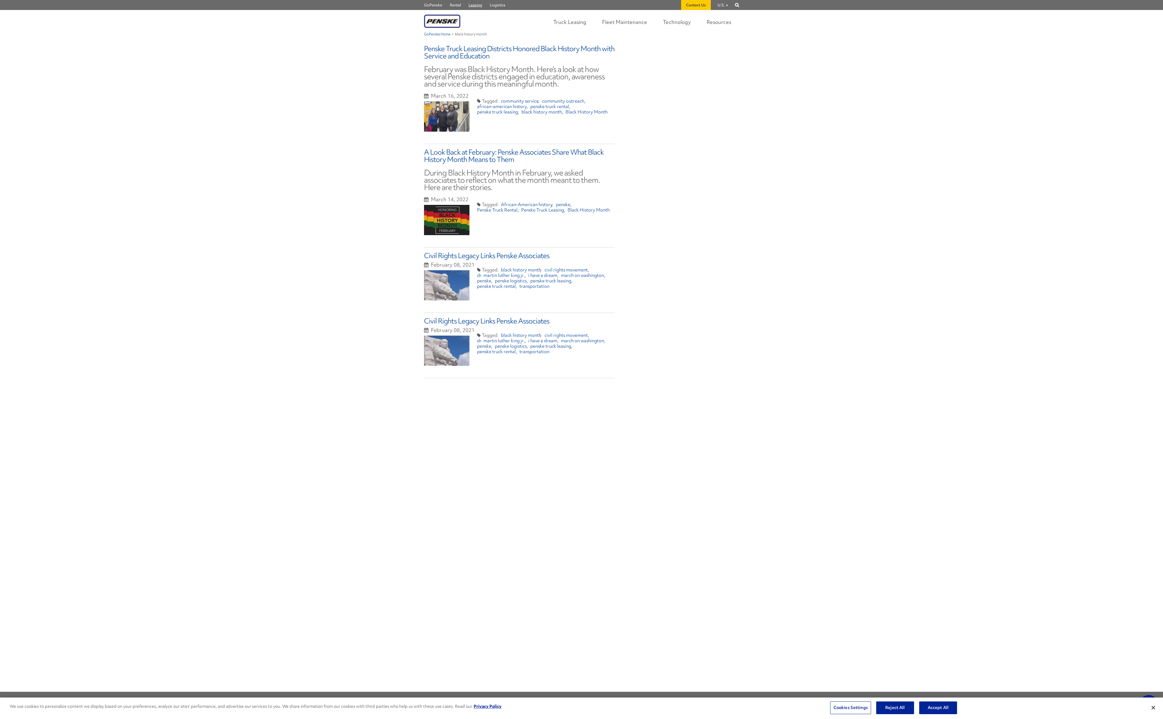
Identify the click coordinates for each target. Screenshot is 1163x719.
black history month (542, 112)
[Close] (1153, 707)
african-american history (502, 106)
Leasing (475, 5)
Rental (455, 5)
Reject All (895, 707)
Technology (677, 21)
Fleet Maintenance (624, 21)
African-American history (527, 204)
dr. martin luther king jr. (501, 275)
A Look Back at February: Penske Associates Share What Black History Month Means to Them (514, 155)
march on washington (582, 275)
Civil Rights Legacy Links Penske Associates (486, 255)
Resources (719, 21)
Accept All (938, 707)
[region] (581, 708)
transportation (534, 286)
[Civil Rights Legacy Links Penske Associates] (446, 285)
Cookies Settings (850, 707)
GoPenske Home (437, 34)
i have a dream (542, 275)
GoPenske (433, 5)
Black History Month (586, 112)
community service (520, 101)
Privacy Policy (488, 706)
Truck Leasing (569, 21)
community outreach (563, 101)
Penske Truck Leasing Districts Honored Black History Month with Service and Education (519, 52)
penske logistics (511, 281)
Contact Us (696, 5)
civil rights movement (566, 270)
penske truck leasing (497, 112)
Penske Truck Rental (497, 210)
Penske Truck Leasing (542, 210)
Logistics (497, 5)
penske (563, 204)
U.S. (721, 5)
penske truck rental (549, 106)
